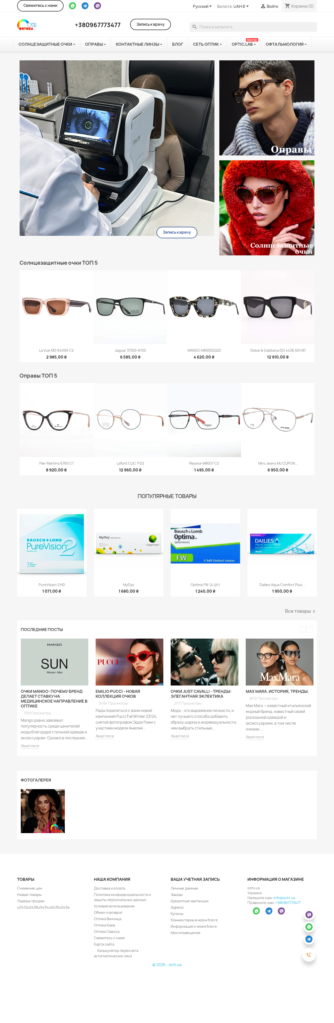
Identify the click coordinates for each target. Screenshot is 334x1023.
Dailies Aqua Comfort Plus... (282, 584)
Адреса (177, 907)
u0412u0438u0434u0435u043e (43, 907)
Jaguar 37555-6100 (130, 350)
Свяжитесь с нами (40, 5)
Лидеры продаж (30, 901)
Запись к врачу (150, 24)
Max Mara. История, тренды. (277, 691)
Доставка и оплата (109, 888)
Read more (30, 745)
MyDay (128, 584)
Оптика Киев (104, 925)
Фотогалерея (36, 780)
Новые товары (29, 894)
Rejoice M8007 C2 (204, 463)
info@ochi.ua (284, 897)
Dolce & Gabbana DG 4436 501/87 (278, 350)
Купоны (177, 913)
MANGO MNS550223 (204, 350)
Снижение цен (29, 888)
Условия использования (114, 906)
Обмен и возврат (108, 912)
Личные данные (184, 888)
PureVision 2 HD (52, 584)
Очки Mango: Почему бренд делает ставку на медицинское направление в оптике (54, 699)
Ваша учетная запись (195, 879)
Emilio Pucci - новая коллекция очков (118, 694)
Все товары (301, 611)
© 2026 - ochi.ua (167, 964)
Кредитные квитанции (189, 901)
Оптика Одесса (107, 931)
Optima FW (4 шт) (205, 584)
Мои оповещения (185, 932)
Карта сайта (104, 944)
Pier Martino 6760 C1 (56, 463)
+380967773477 (288, 902)
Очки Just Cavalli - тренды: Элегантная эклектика (201, 694)
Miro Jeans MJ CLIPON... (278, 463)
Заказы (177, 894)
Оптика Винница (107, 918)
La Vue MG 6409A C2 (56, 350)
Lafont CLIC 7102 (130, 463)
